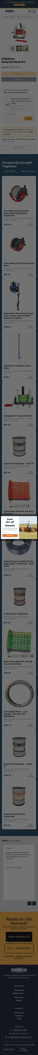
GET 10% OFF (10, 535)
